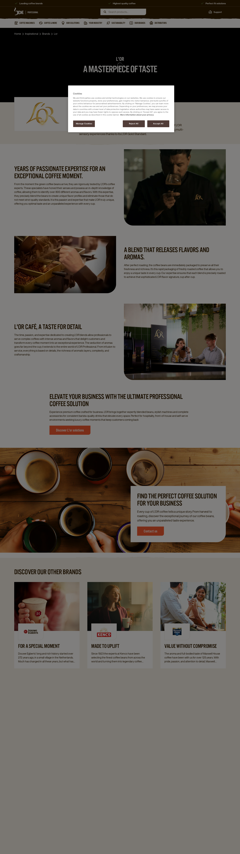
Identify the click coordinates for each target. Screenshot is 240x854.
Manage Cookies (84, 123)
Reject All (133, 123)
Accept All (158, 123)
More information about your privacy (137, 115)
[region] (121, 108)
